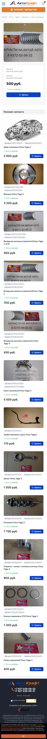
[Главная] (23, 3)
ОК (23, 736)
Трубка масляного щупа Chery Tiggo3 (20, 435)
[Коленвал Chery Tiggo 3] (23, 505)
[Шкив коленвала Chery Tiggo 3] (23, 130)
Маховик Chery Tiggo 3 (14, 194)
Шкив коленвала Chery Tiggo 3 (17, 147)
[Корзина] (43, 4)
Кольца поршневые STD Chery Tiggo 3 (21, 616)
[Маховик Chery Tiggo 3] (23, 174)
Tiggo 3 (17, 17)
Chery (11, 17)
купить (25, 95)
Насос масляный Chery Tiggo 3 (17, 391)
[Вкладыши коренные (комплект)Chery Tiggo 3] (23, 271)
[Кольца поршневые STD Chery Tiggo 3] (23, 596)
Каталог (4, 17)
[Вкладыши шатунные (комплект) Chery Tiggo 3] (23, 320)
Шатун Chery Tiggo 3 (13, 479)
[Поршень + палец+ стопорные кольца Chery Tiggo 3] (23, 549)
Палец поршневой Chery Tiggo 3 (18, 660)
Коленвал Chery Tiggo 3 (14, 523)
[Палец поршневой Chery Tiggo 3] (23, 643)
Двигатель (26, 17)
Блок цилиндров (37, 17)
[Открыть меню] (3, 3)
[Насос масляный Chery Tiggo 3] (23, 370)
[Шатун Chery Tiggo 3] (23, 461)
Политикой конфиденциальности (11, 728)
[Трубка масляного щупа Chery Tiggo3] (23, 417)
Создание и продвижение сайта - (23, 705)
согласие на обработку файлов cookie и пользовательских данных (22, 725)
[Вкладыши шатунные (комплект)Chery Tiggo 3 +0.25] (23, 221)
